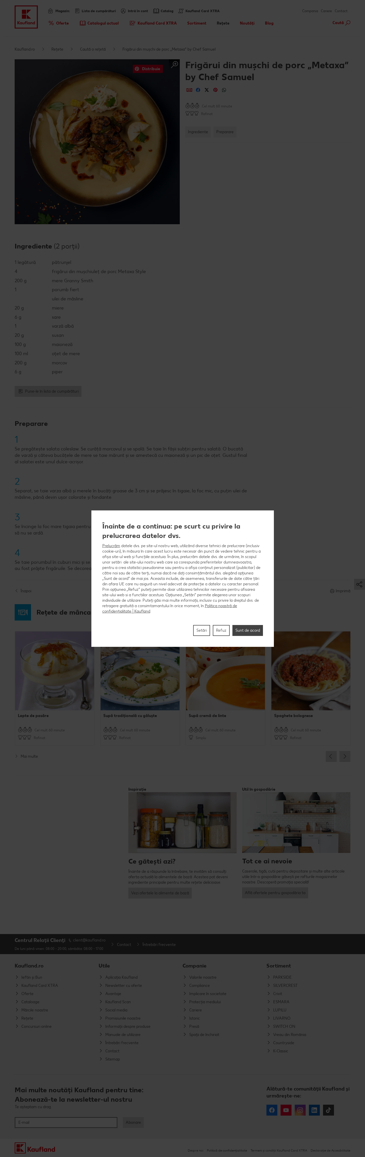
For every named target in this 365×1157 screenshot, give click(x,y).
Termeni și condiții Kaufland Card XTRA (279, 1150)
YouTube (286, 1110)
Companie (194, 966)
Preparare (225, 131)
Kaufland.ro (25, 49)
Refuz (221, 630)
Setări (201, 630)
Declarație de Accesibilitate (330, 1150)
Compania (310, 11)
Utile (104, 966)
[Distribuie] (189, 90)
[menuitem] (58, 23)
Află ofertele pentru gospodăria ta (275, 892)
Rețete (57, 49)
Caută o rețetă (93, 49)
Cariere (326, 11)
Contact (341, 11)
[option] (54, 688)
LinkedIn (314, 1110)
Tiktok (328, 1110)
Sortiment (278, 966)
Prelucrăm (111, 545)
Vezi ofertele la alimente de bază (160, 893)
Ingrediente (198, 131)
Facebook (271, 1110)
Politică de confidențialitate (227, 1150)
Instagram (300, 1110)
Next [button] (344, 756)
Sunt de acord (247, 630)
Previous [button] (331, 756)
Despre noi (195, 1150)
